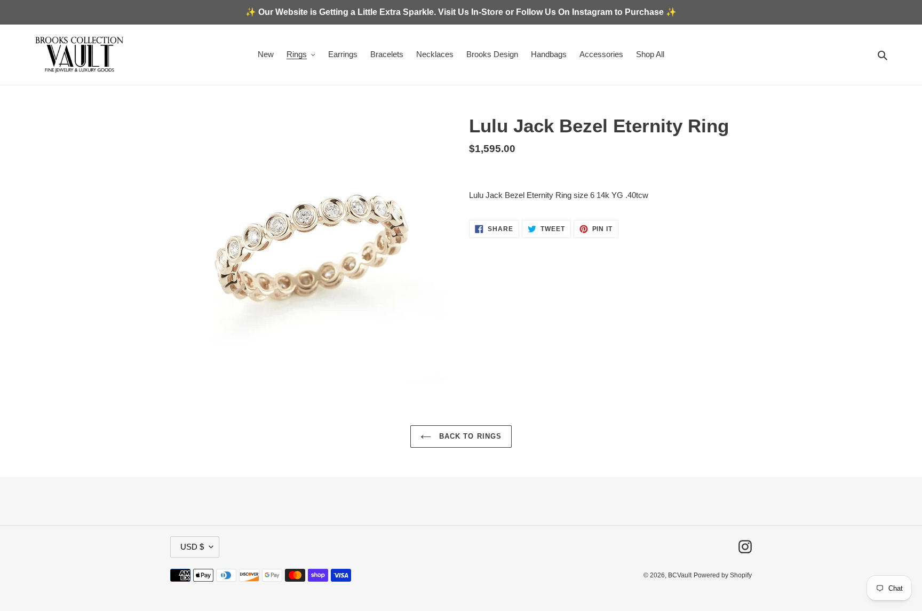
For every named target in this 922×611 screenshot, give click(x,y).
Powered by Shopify (723, 575)
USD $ (192, 546)
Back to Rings (469, 436)
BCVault (679, 575)
